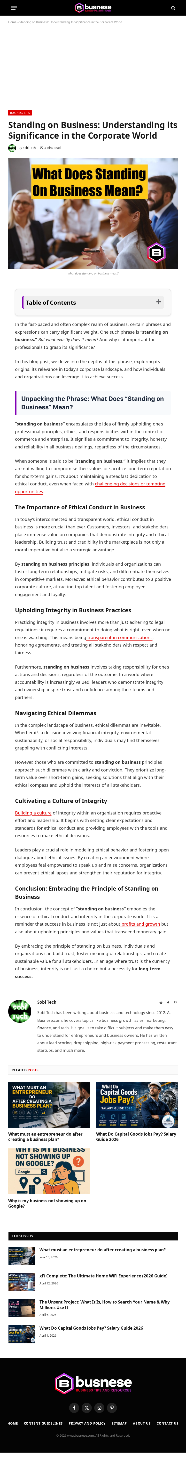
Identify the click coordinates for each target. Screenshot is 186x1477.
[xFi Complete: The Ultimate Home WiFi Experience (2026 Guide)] (21, 1282)
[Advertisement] (93, 66)
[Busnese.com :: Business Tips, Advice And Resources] (93, 8)
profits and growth (140, 924)
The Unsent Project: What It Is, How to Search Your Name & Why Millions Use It (104, 1304)
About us (142, 1423)
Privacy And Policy (87, 1423)
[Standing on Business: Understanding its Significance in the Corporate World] (93, 213)
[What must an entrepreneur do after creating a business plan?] (49, 1105)
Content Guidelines (43, 1423)
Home (12, 22)
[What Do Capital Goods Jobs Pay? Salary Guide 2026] (137, 1105)
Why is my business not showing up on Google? (47, 1203)
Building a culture (33, 813)
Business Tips (20, 113)
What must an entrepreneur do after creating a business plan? (45, 1136)
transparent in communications (119, 637)
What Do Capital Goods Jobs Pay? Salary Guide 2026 (136, 1136)
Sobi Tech (29, 148)
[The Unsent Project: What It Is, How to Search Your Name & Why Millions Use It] (21, 1308)
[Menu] (14, 7)
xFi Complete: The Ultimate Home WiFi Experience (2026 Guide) (103, 1276)
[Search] (172, 7)
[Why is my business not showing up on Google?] (49, 1171)
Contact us (167, 1423)
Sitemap (119, 1423)
